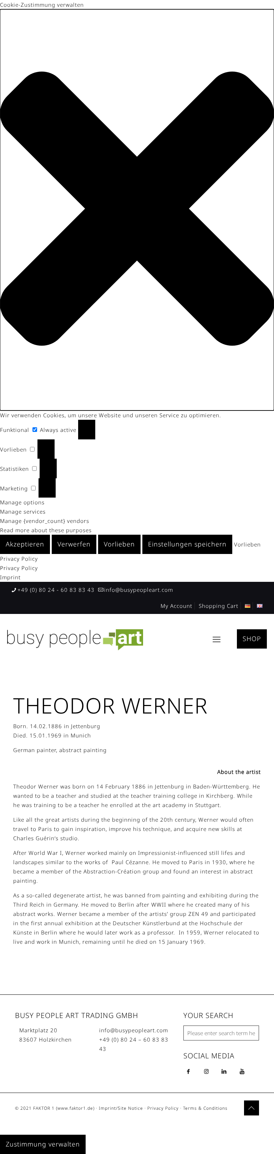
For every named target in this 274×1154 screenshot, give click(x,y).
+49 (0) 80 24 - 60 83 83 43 (56, 589)
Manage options (22, 502)
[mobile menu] (216, 639)
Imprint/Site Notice (121, 1108)
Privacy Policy (19, 558)
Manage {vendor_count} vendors (44, 520)
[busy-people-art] (75, 639)
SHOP (252, 638)
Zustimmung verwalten (43, 1144)
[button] (137, 209)
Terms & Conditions (205, 1108)
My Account (176, 605)
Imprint (10, 577)
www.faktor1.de (75, 1108)
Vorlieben (119, 544)
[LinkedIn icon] (241, 1123)
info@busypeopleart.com (138, 589)
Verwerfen (74, 544)
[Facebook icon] (226, 1123)
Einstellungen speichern (187, 544)
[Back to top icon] (251, 1107)
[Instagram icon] (249, 1123)
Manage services (23, 511)
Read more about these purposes (46, 530)
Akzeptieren (25, 544)
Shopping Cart (218, 605)
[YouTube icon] (234, 1123)
